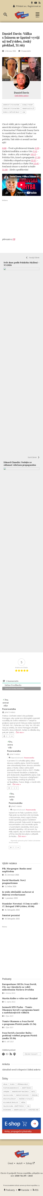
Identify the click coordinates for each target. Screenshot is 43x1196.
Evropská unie (33, 1110)
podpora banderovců (11, 1088)
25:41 (36, 163)
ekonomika (7, 1110)
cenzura (35, 1095)
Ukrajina (6, 1091)
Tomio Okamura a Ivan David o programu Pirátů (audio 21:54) (19, 1022)
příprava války (22, 1084)
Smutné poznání (11, 915)
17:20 (37, 157)
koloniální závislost (10, 1102)
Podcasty (10, 1189)
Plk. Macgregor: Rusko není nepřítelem (17, 870)
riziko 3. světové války (11, 112)
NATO (33, 1091)
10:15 (33, 154)
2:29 (37, 148)
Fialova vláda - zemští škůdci (13, 1106)
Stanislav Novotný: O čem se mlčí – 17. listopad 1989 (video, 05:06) (21, 905)
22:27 (33, 160)
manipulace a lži (28, 108)
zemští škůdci (26, 1088)
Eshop (29, 1163)
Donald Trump (27, 105)
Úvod (10, 1163)
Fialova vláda (8, 1095)
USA (23, 112)
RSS (36, 1189)
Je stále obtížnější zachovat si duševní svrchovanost (18, 893)
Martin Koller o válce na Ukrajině (20, 998)
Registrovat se (34, 6)
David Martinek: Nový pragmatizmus (14, 881)
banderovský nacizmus (20, 1091)
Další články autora (21, 95)
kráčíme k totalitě (25, 1099)
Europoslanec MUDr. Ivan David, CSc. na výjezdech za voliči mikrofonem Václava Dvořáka (19, 987)
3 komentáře (26, 51)
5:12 (35, 151)
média (23, 1102)
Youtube (24, 1189)
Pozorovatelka (29, 758)
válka (5, 1084)
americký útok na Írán (11, 105)
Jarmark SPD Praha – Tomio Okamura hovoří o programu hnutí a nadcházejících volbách (20, 1010)
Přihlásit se (21, 6)
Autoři (19, 1163)
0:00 (4, 148)
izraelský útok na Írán (11, 108)
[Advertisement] (21, 218)
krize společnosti (9, 1099)
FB (14, 239)
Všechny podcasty (32, 1054)
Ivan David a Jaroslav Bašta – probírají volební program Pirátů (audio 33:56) (19, 1035)
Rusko (12, 1084)
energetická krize (22, 1095)
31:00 (5, 169)
